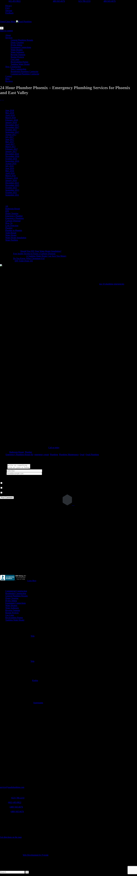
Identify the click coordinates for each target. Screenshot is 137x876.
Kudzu (35, 680)
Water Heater (10, 235)
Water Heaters (11, 605)
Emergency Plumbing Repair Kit (19, 454)
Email (2, 473)
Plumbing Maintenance (69, 454)
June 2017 (9, 139)
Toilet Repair (10, 233)
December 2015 (12, 183)
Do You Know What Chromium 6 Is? (29, 258)
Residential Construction (15, 593)
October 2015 (11, 188)
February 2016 (11, 178)
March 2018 (10, 117)
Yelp (33, 636)
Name (2, 470)
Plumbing (54, 454)
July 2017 (9, 137)
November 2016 (12, 156)
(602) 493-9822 (14, 802)
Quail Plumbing (92, 454)
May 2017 (9, 142)
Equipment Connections (15, 603)
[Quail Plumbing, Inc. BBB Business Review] (13, 580)
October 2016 (11, 159)
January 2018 (11, 122)
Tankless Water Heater (14, 620)
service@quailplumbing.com (12, 787)
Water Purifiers (11, 240)
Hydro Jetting (11, 601)
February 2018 (11, 120)
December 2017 (12, 125)
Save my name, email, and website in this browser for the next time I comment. (36, 483)
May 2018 (9, 113)
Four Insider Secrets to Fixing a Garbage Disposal (34, 253)
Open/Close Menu (8, 21)
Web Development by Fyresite (35, 855)
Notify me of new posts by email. (17, 493)
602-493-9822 (15, 1)
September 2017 (12, 132)
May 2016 (9, 171)
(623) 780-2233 (17, 798)
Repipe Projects (12, 613)
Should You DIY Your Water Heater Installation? (40, 251)
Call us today (53, 447)
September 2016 (12, 161)
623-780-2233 (84, 1)
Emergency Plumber (14, 216)
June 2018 (9, 110)
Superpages (38, 703)
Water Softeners (12, 608)
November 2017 (12, 127)
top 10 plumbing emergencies (111, 284)
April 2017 (10, 144)
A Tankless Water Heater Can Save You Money (46, 256)
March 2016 (10, 175)
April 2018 (10, 115)
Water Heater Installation (15, 237)
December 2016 (12, 154)
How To (8, 223)
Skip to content (6, 31)
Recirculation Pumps (14, 617)
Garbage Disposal (12, 221)
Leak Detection (11, 225)
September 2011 (12, 195)
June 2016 (9, 168)
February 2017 (11, 149)
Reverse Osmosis (12, 610)
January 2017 (11, 151)
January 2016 (11, 180)
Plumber (8, 228)
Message (3, 468)
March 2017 (10, 146)
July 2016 (9, 166)
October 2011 (11, 192)
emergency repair (41, 454)
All (6, 206)
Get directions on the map (11, 837)
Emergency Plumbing (14, 218)
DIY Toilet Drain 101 (24, 261)
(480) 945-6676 (16, 807)
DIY (7, 211)
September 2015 (12, 190)
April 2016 (10, 173)
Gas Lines (9, 615)
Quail (82, 454)
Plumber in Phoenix (13, 230)
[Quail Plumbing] (24, 21)
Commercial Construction (16, 591)
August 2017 (10, 134)
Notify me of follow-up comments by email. (21, 488)
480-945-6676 (59, 1)
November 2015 (12, 185)
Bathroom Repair (12, 208)
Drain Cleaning (11, 213)
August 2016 (10, 163)
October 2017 (11, 130)
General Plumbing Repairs (16, 596)
